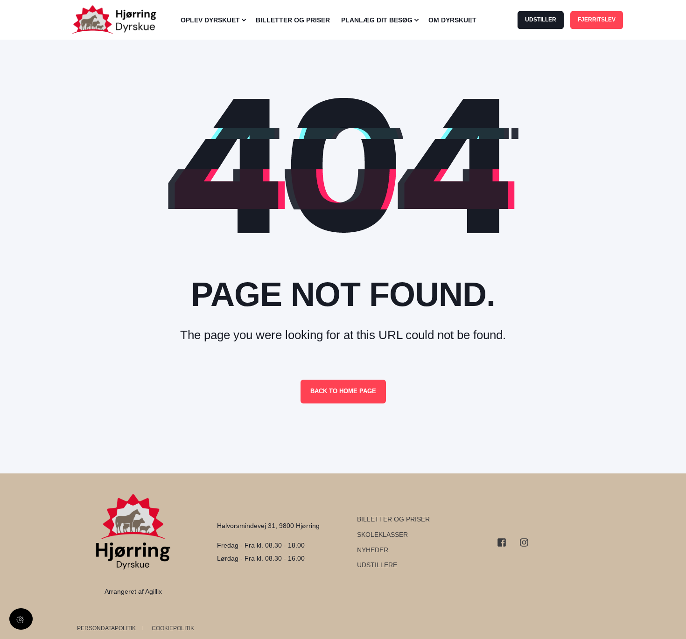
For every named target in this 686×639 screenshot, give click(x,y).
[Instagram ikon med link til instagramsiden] (521, 542)
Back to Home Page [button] (343, 391)
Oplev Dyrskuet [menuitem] (210, 20)
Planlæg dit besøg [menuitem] (377, 20)
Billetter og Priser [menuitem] (293, 20)
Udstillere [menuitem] (377, 565)
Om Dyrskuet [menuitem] (452, 20)
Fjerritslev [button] (597, 19)
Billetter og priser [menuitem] (393, 519)
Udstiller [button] (540, 19)
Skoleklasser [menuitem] (382, 534)
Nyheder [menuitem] (372, 550)
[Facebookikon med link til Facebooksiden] (505, 542)
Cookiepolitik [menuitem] (173, 628)
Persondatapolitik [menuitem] (106, 628)
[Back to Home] (119, 20)
